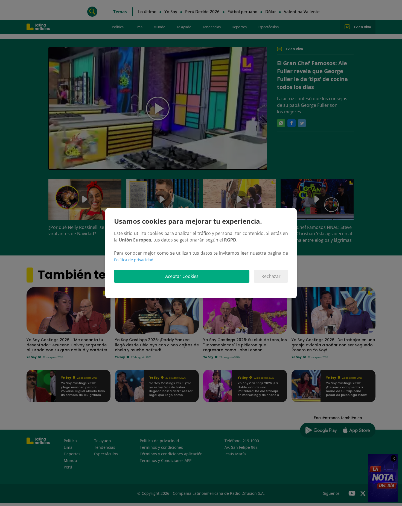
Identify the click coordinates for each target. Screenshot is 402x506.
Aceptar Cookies (182, 276)
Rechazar (271, 276)
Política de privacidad (133, 259)
